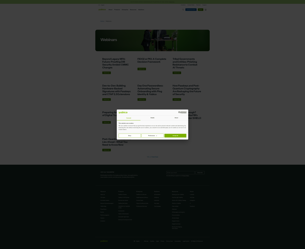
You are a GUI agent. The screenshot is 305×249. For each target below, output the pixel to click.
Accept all (175, 135)
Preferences (151, 135)
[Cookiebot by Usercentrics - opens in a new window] (179, 112)
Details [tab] (152, 117)
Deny (129, 135)
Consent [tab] (128, 118)
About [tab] (176, 117)
